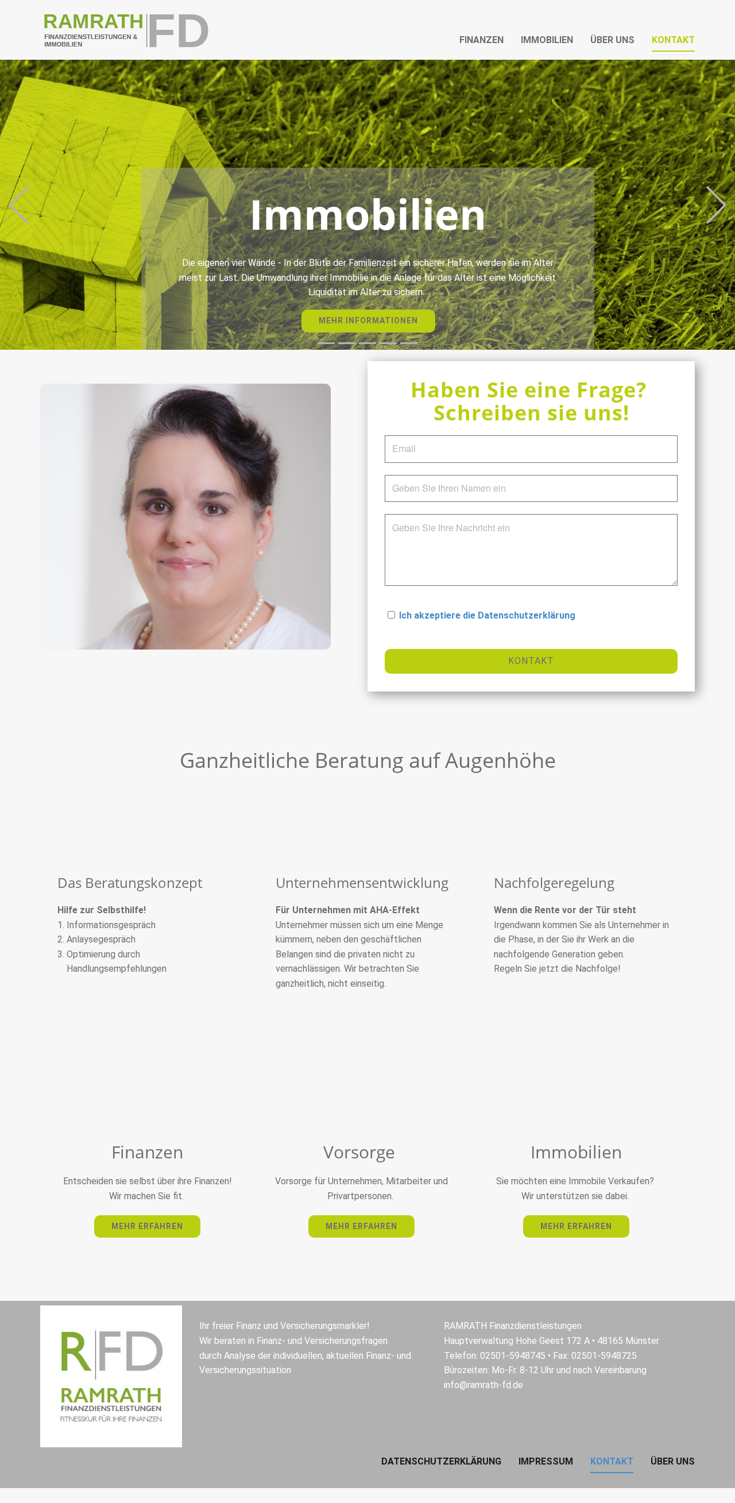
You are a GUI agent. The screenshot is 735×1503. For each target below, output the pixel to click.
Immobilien (547, 39)
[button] (18, 204)
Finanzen (481, 39)
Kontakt (673, 39)
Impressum (546, 1461)
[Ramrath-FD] (126, 30)
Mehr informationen (368, 320)
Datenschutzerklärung (441, 1461)
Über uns (612, 39)
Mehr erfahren (147, 1226)
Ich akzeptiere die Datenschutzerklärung (487, 615)
